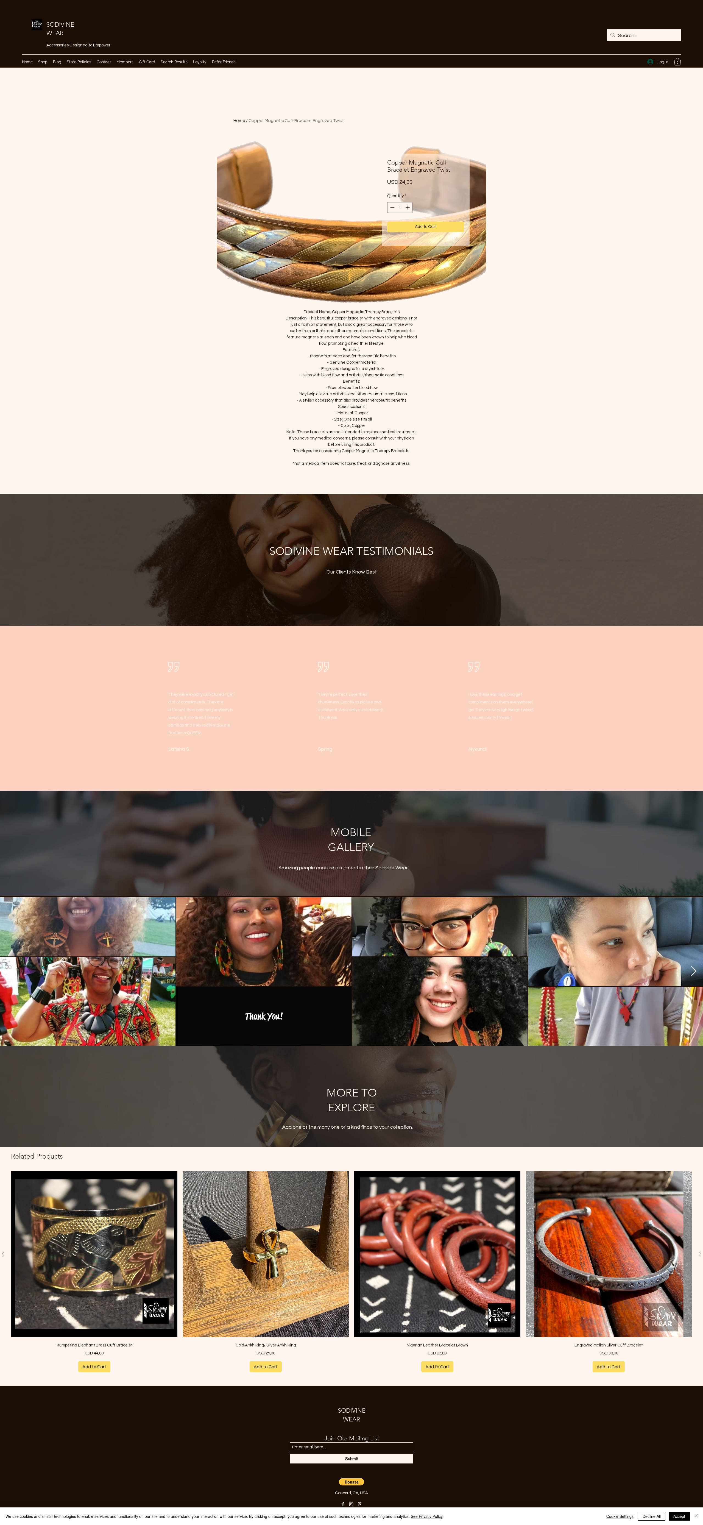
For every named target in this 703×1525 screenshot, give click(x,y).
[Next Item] (693, 971)
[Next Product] (699, 1254)
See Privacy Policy (427, 1516)
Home (239, 120)
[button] (677, 62)
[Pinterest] (359, 1504)
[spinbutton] (399, 207)
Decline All (652, 1516)
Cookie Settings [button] (620, 1516)
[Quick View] (94, 1254)
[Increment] (408, 207)
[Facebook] (343, 1504)
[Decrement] (391, 207)
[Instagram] (351, 1504)
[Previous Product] (3, 1254)
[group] (351, 1272)
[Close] (696, 1516)
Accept (679, 1516)
